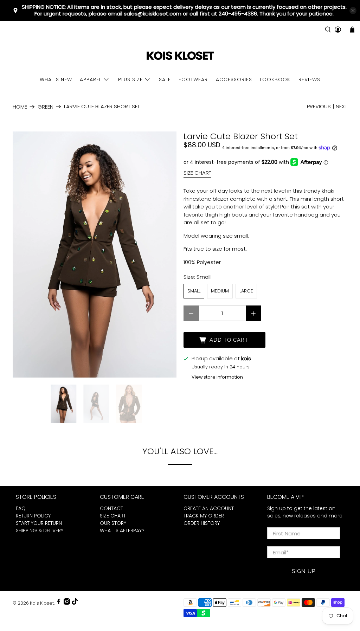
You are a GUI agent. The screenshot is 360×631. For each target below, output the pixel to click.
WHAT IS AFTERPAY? (122, 530)
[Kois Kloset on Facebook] (59, 603)
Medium (220, 291)
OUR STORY (113, 523)
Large (246, 291)
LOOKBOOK (275, 79)
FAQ (21, 508)
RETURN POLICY (33, 515)
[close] (352, 10)
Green (45, 106)
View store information (217, 377)
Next (341, 106)
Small (193, 291)
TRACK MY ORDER (204, 515)
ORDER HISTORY (202, 523)
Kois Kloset (42, 603)
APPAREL (91, 79)
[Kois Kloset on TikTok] (75, 603)
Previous (319, 106)
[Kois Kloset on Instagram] (67, 603)
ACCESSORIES (234, 79)
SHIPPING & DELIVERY (39, 530)
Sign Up (303, 571)
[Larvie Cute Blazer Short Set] (94, 254)
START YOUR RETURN (39, 523)
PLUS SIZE (130, 79)
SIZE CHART (197, 172)
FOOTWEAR (193, 79)
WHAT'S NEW (56, 79)
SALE (165, 79)
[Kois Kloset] (180, 56)
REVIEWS (309, 79)
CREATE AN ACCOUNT (209, 508)
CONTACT (111, 508)
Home (20, 106)
